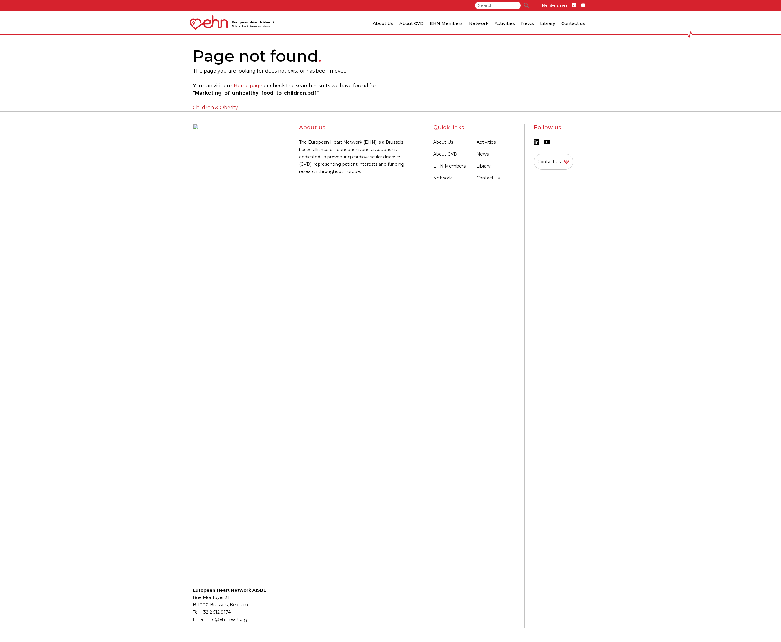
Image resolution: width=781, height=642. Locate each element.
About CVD (445, 154)
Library (547, 23)
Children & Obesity (215, 107)
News (483, 154)
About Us (443, 142)
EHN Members (446, 23)
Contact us (573, 23)
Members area (554, 6)
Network (442, 178)
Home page (248, 85)
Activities (486, 142)
